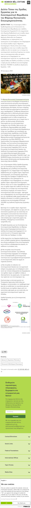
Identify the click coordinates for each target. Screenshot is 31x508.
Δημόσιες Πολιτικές (14, 360)
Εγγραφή (15, 416)
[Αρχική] (13, 2)
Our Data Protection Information (8, 499)
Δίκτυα (4, 360)
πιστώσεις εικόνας (26, 95)
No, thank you (21, 503)
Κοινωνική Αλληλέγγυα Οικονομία (12, 364)
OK (6, 503)
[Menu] (28, 2)
